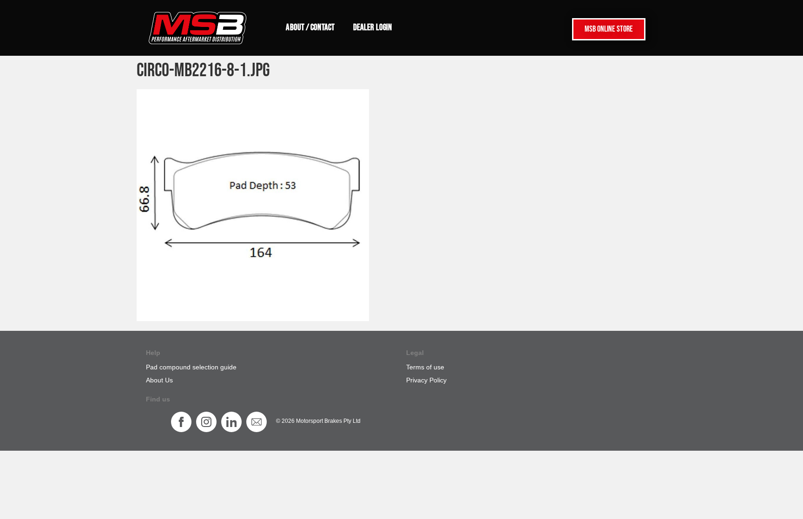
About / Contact (310, 27)
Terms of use (425, 367)
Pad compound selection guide (191, 367)
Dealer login (372, 27)
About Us (159, 380)
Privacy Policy (426, 380)
